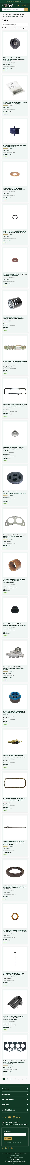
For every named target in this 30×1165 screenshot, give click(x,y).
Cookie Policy (16, 1153)
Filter (3, 28)
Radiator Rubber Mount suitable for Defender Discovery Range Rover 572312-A (14, 624)
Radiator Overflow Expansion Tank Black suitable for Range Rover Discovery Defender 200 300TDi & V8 (13, 1018)
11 (26, 1079)
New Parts (8, 14)
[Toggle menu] (2, 5)
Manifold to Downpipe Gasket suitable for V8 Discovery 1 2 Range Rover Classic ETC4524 (14, 536)
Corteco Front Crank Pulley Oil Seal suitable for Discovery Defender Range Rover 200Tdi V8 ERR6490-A (14, 887)
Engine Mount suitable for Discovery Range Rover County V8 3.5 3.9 (14, 145)
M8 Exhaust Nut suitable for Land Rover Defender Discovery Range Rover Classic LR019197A (14, 449)
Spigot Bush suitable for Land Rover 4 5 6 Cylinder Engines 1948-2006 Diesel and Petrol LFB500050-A (14, 581)
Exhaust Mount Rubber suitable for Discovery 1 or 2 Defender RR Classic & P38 (14, 492)
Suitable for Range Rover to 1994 (10, 16)
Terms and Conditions (7, 1153)
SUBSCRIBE (8, 1138)
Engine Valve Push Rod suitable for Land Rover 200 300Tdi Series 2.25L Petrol (13, 974)
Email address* (8, 1131)
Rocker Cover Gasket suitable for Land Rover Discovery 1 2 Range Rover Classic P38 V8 (15, 405)
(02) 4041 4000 (16, 1163)
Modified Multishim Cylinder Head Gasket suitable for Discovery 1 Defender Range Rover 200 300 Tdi (14, 1062)
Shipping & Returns (15, 1155)
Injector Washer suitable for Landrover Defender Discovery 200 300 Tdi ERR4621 (14, 188)
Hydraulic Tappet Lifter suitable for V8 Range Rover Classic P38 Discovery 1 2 (15, 102)
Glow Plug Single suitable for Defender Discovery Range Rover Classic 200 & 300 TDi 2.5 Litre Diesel (14, 843)
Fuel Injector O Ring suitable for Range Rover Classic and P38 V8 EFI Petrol (15, 274)
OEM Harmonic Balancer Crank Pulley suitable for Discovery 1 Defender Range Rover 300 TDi (14, 59)
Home (3, 14)
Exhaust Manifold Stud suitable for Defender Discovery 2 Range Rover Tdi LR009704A (15, 362)
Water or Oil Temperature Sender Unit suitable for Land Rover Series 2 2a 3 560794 (14, 756)
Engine (21, 16)
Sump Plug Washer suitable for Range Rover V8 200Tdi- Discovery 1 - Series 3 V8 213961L (15, 931)
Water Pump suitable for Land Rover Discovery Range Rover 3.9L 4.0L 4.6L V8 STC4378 (13, 668)
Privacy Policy (24, 1153)
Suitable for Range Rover (18, 14)
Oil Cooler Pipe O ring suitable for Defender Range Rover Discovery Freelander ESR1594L (15, 231)
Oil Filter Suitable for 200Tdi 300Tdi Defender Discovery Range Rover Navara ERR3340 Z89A (13, 318)
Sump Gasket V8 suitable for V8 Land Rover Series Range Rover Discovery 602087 (14, 799)
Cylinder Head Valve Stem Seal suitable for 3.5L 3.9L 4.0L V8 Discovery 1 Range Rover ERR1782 (14, 712)
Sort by (16, 28)
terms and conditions (16, 1142)
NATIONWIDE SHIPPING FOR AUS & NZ (15, 1)
